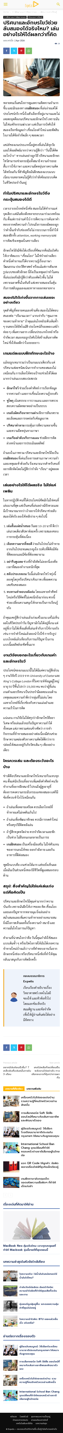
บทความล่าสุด (41, 1423)
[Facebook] (6, 51)
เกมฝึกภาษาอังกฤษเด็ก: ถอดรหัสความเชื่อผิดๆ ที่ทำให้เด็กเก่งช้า (38, 1182)
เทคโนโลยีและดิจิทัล (24, 1423)
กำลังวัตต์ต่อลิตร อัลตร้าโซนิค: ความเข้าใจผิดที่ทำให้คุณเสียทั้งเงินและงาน (38, 1290)
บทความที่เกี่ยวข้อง (14, 1089)
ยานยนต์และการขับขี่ (39, 1420)
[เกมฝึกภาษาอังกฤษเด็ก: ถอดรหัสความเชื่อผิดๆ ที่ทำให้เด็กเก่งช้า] (11, 1182)
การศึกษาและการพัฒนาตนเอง (15, 17)
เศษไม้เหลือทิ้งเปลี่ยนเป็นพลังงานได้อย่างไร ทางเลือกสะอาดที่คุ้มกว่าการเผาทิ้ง (46, 1072)
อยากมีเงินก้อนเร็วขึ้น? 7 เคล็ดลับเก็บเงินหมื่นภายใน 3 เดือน (17, 1071)
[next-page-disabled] (10, 1195)
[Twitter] (14, 51)
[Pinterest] (21, 51)
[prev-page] (5, 1195)
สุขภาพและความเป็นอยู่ (40, 1416)
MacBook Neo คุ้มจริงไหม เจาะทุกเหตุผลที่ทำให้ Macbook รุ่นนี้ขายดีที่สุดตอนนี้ (29, 1248)
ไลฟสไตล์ (24, 1416)
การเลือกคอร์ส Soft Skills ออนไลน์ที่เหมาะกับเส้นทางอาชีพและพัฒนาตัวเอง (40, 1116)
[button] (5, 4)
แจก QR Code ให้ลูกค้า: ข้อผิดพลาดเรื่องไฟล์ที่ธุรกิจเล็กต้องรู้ (39, 1165)
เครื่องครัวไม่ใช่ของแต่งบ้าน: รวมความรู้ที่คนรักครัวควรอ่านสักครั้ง (39, 1101)
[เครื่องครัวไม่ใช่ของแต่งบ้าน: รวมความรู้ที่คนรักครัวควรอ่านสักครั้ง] (11, 1101)
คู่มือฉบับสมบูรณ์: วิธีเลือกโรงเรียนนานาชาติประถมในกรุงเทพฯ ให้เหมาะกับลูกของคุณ (40, 1132)
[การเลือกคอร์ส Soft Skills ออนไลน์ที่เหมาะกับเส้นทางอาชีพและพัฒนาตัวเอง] (11, 1116)
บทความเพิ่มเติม (33, 1089)
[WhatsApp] (29, 51)
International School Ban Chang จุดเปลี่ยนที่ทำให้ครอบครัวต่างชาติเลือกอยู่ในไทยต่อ (40, 1149)
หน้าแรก (13, 1416)
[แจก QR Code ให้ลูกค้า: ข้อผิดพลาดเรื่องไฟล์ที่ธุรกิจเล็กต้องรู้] (11, 1167)
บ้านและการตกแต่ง (29, 12)
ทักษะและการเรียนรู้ (35, 17)
